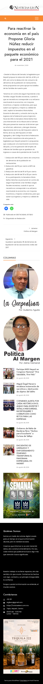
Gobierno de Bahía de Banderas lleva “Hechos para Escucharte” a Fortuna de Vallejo (27, 432)
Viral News (23, 680)
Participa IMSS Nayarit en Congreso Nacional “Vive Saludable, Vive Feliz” (28, 372)
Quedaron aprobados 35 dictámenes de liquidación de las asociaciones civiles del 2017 (21, 243)
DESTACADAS (21, 215)
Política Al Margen (30, 229)
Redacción (21, 218)
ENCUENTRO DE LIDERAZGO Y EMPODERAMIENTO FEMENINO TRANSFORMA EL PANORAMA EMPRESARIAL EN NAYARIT (25, 454)
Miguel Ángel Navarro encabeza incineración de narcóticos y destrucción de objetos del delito (28, 387)
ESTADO (30, 215)
